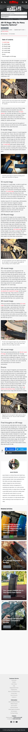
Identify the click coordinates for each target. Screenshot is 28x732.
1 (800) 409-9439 (16, 719)
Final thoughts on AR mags (9, 56)
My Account (14, 680)
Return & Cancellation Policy (14, 691)
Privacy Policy (14, 693)
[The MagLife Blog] (14, 8)
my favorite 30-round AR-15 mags (9, 291)
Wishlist (14, 682)
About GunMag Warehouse (14, 701)
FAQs (14, 686)
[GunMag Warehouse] (14, 2)
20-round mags (17, 229)
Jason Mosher (5, 31)
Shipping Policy (14, 689)
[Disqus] (14, 650)
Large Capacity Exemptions (14, 709)
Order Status (14, 684)
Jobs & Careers (14, 705)
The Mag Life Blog (14, 713)
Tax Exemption (14, 711)
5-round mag (6, 144)
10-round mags (6, 44)
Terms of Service (14, 695)
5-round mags (5, 42)
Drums (3, 54)
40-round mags (6, 50)
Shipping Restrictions (14, 687)
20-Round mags (6, 46)
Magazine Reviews (4, 28)
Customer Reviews (14, 707)
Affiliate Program (14, 703)
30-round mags (6, 48)
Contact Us (14, 697)
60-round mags (6, 52)
